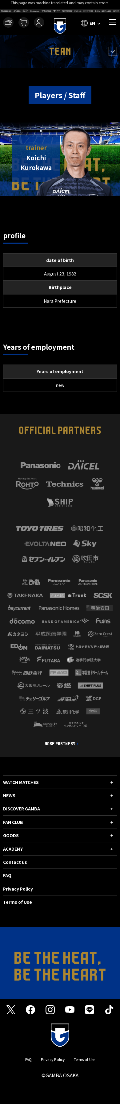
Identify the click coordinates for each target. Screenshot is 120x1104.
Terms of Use (17, 902)
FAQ (7, 875)
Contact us (15, 862)
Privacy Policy (18, 889)
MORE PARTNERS (60, 744)
